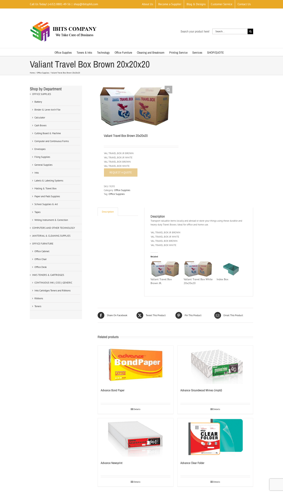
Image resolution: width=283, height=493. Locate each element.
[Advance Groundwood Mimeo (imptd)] (215, 365)
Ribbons (38, 298)
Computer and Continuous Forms (51, 141)
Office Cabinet (41, 251)
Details (136, 409)
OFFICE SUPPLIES (41, 94)
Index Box (222, 279)
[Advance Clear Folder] (215, 437)
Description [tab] (108, 211)
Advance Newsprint (111, 463)
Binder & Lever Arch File (47, 109)
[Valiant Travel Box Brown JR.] (165, 269)
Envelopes (39, 149)
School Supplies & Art (46, 204)
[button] (168, 89)
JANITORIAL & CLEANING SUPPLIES (51, 235)
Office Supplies (122, 190)
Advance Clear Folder (192, 463)
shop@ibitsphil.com (86, 4)
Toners (37, 306)
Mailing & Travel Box (45, 188)
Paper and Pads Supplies (47, 196)
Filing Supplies (42, 157)
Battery (38, 101)
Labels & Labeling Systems (48, 180)
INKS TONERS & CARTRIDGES (48, 275)
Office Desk (40, 267)
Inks (36, 172)
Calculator (39, 117)
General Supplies (43, 164)
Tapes (37, 212)
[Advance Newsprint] (135, 437)
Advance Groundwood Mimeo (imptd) (201, 390)
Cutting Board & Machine (47, 133)
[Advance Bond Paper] (135, 365)
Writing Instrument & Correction (51, 220)
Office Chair (40, 259)
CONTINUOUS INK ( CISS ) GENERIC (53, 282)
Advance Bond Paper (112, 390)
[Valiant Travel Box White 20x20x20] (198, 269)
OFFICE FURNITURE (42, 243)
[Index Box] (231, 269)
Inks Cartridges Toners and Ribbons (52, 290)
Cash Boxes (40, 125)
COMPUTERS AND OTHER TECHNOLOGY (53, 227)
